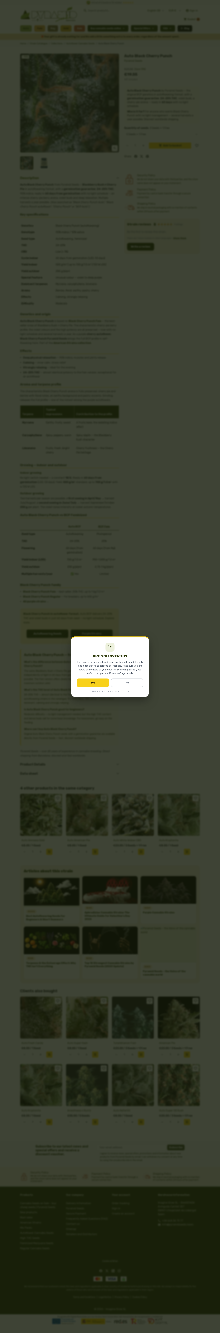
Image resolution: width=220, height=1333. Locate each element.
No (127, 682)
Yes (93, 682)
